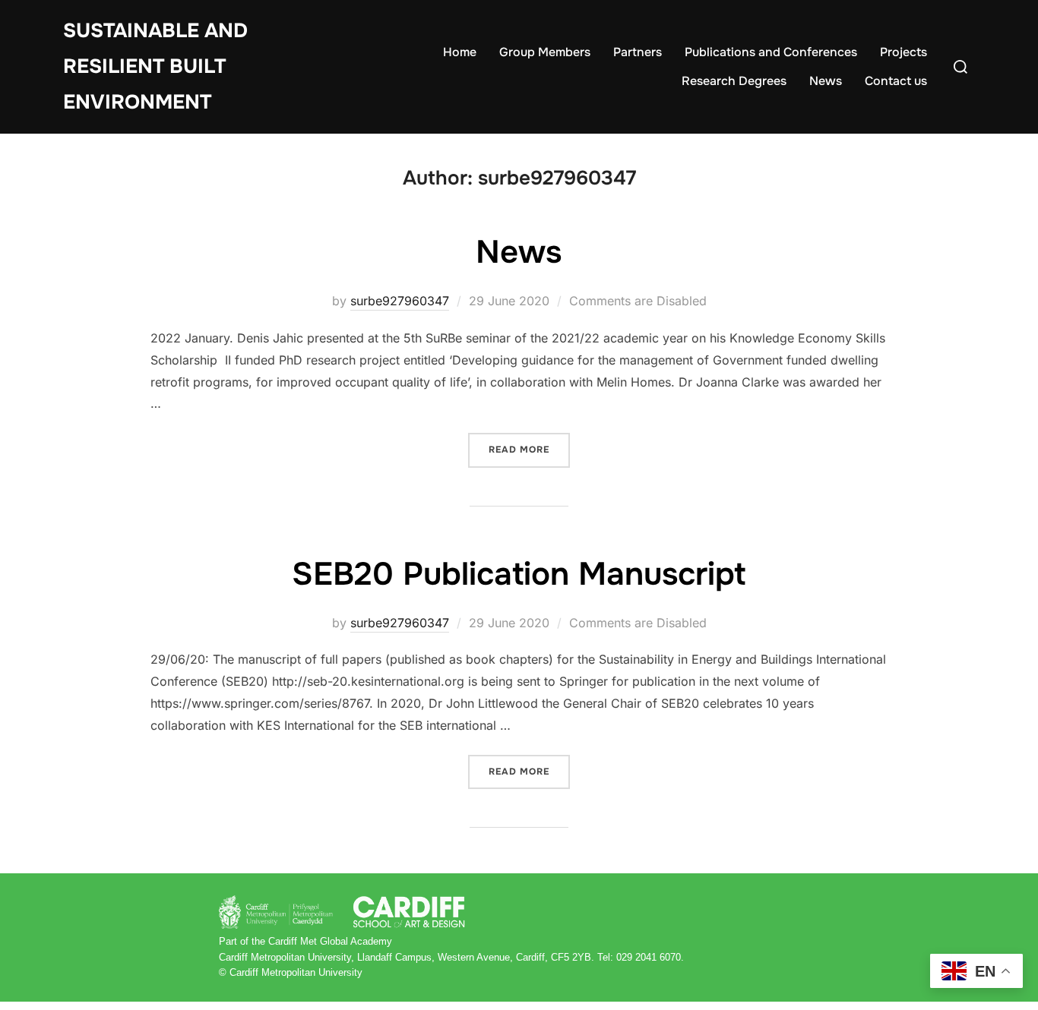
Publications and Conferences (771, 52)
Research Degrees (734, 81)
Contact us (896, 81)
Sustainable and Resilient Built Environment (155, 66)
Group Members (544, 52)
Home (459, 52)
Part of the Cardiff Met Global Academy (305, 941)
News (825, 81)
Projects (903, 52)
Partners (637, 52)
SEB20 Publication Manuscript (518, 574)
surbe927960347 (399, 300)
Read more (529, 449)
